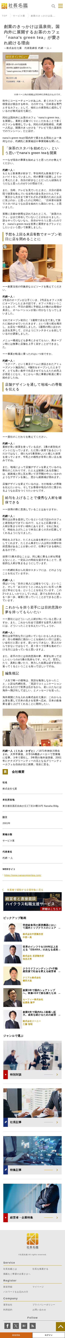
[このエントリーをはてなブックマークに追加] (24, 1326)
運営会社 (7, 1305)
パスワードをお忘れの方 (15, 1292)
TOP (4, 16)
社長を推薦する (40, 1269)
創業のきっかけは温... (43, 16)
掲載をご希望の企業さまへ (17, 1274)
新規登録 (16, 1335)
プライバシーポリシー (43, 1305)
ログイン (49, 1335)
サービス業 (19, 16)
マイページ (38, 1287)
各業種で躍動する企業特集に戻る (25, 889)
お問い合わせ (39, 1310)
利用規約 (7, 1310)
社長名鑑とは (10, 1269)
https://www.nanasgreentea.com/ (22, 875)
